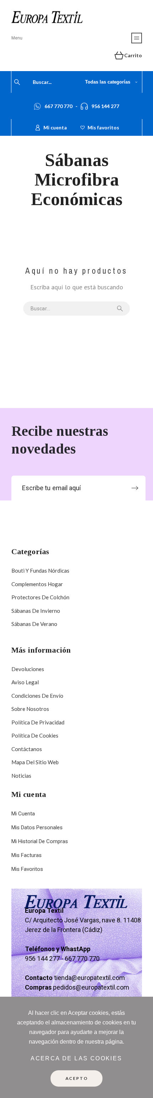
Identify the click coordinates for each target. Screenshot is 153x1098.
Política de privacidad (37, 722)
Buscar (121, 308)
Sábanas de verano (34, 624)
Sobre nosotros (30, 709)
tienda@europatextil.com (89, 977)
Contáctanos (26, 749)
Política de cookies (34, 735)
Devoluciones (27, 669)
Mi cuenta (23, 813)
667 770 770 (58, 106)
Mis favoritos (27, 869)
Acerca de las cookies (76, 1058)
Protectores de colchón (40, 597)
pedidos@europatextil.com (91, 987)
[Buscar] (17, 82)
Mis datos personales (37, 827)
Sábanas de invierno (35, 610)
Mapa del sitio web (35, 762)
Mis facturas (26, 855)
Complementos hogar (37, 584)
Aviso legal (25, 682)
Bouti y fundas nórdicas (40, 570)
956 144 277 (105, 106)
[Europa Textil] (47, 18)
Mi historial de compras (39, 841)
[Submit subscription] (134, 488)
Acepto (76, 1078)
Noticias (21, 775)
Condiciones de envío (37, 695)
